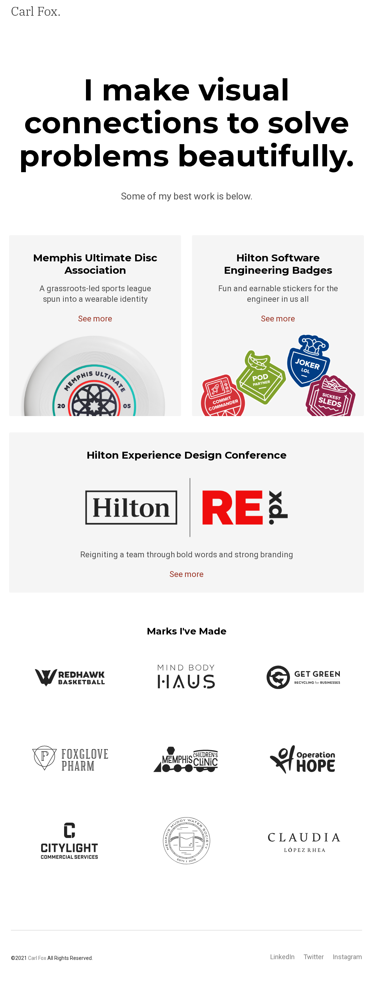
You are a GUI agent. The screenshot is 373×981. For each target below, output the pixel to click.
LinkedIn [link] (282, 957)
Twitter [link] (313, 957)
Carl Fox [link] (37, 958)
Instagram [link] (347, 957)
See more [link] (95, 318)
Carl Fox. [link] (36, 10)
